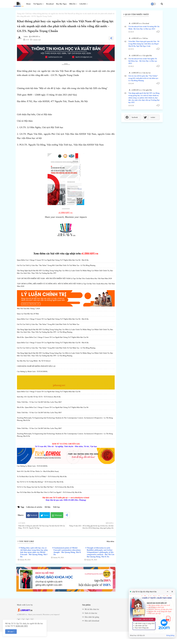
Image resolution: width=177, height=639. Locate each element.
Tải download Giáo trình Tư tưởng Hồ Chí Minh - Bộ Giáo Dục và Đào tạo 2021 (143, 28)
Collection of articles (34, 507)
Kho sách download (92, 621)
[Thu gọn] (167, 592)
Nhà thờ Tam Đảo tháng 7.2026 (28, 308)
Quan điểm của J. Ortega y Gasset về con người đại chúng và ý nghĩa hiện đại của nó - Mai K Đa (52, 260)
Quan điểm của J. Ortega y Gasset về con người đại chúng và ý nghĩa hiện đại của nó (48, 391)
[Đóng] (172, 592)
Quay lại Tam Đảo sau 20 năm (28, 314)
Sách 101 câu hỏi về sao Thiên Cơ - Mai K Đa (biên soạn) (38, 471)
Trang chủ (20, 14)
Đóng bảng (170, 635)
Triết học (29, 14)
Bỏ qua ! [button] (11, 632)
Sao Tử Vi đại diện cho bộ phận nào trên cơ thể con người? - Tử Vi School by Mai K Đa (49, 492)
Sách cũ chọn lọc (91, 613)
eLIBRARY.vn (65, 212)
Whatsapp (58, 515)
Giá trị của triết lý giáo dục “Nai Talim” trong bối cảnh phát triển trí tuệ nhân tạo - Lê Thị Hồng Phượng (56, 265)
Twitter (46, 515)
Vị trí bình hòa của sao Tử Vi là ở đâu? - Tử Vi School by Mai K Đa (42, 476)
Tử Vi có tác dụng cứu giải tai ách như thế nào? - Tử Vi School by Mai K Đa (45, 487)
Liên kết (83, 4)
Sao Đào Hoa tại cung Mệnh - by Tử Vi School (34, 361)
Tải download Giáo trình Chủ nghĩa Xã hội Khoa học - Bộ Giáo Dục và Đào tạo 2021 (142, 61)
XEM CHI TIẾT (22, 626)
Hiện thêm (110, 541)
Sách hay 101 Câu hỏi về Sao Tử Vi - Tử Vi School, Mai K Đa (39, 397)
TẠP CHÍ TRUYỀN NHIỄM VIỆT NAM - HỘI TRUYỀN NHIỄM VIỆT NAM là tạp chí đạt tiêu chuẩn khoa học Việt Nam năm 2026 (64, 278)
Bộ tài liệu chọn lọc (92, 609)
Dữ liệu (47, 507)
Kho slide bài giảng (92, 617)
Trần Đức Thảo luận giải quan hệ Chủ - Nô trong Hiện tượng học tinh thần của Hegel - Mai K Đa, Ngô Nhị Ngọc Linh (143, 43)
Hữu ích (72, 4)
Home (28, 4)
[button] (161, 3)
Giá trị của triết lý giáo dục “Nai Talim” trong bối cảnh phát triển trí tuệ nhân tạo (48, 324)
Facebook (33, 515)
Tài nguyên (37, 4)
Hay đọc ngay (61, 4)
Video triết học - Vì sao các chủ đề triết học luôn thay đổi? (39, 402)
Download (50, 4)
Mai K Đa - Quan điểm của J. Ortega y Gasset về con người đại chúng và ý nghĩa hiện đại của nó (52, 337)
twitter (153, 117)
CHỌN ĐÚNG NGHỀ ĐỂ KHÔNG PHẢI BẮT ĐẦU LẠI (36, 366)
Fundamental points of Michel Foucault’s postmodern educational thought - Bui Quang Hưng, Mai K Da (67, 551)
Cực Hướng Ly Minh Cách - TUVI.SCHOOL (32, 371)
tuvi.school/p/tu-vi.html (80, 498)
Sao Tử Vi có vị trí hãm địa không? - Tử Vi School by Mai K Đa (40, 482)
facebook (135, 117)
